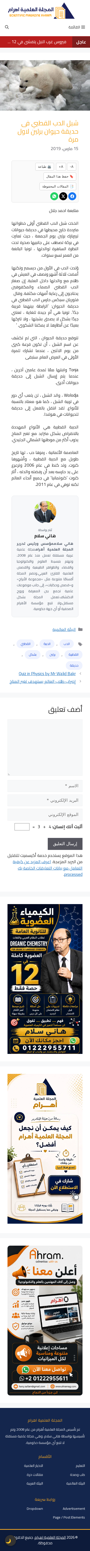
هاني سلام (45, 536)
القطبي (25, 644)
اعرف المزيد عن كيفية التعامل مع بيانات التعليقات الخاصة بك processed (47, 868)
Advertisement (74, 1508)
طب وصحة (77, 1474)
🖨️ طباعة (44, 167)
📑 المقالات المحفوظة (58, 186)
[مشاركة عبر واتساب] (54, 196)
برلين (53, 654)
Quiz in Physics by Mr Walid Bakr (47, 674)
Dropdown (35, 1508)
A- (72, 167)
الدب (67, 644)
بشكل (32, 654)
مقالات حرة (35, 1474)
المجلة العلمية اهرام (50, 1537)
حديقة (74, 665)
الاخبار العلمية (33, 1465)
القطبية (73, 654)
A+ (61, 167)
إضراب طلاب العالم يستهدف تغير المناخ (43, 681)
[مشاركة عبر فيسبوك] (72, 196)
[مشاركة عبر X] (63, 196)
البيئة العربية (34, 1483)
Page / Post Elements (69, 1517)
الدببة (47, 644)
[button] (7, 27)
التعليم (80, 1465)
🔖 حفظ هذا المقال (60, 176)
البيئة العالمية (64, 629)
